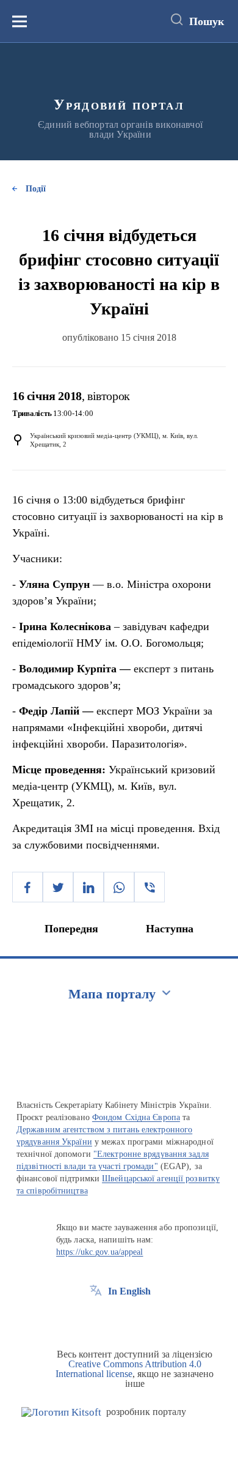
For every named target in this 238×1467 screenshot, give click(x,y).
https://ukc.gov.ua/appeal (99, 1252)
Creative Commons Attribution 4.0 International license (128, 1369)
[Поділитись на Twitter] (58, 887)
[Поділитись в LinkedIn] (88, 887)
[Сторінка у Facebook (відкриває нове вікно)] (95, 1319)
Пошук (206, 21)
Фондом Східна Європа (136, 1117)
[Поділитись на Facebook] (27, 887)
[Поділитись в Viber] (149, 887)
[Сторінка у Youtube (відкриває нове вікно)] (141, 1319)
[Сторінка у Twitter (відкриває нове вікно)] (118, 1319)
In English (129, 1291)
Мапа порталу (112, 993)
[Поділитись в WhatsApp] (119, 887)
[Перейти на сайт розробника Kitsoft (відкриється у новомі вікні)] (61, 1412)
